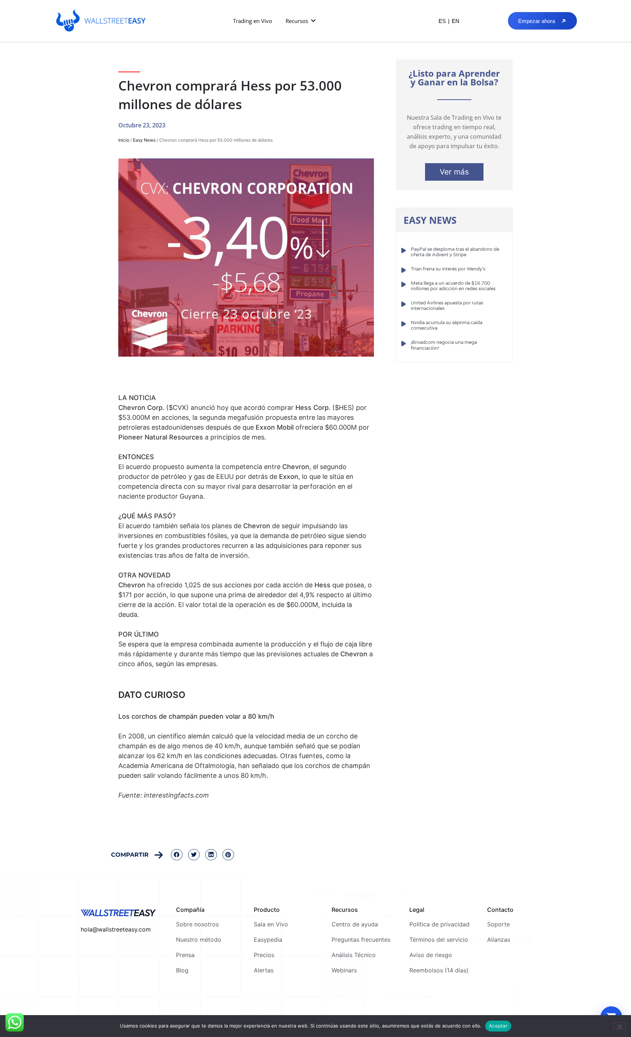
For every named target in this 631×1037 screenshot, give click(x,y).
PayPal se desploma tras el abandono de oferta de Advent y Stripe (455, 252)
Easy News (144, 140)
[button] (301, 21)
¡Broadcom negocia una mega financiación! (444, 345)
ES (442, 21)
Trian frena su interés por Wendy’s (448, 269)
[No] (619, 1025)
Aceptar (498, 1026)
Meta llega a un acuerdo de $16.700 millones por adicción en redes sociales (453, 286)
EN (455, 21)
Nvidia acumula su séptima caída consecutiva (446, 325)
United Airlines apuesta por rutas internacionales (447, 306)
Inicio (123, 140)
